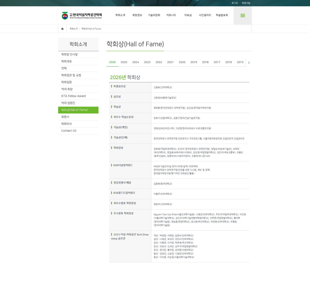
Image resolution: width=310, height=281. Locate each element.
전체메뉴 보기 (243, 15)
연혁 (64, 68)
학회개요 (66, 61)
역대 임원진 (68, 103)
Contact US (68, 131)
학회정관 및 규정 (71, 75)
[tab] (112, 62)
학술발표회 (222, 15)
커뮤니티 (171, 15)
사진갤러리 (205, 15)
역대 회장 (66, 89)
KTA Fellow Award (73, 96)
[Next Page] (249, 62)
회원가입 (246, 3)
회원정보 (137, 15)
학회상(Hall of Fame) (74, 110)
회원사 (65, 117)
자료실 (188, 15)
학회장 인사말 (69, 54)
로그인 (235, 3)
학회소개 (120, 15)
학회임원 (66, 82)
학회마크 (66, 124)
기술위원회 (154, 15)
